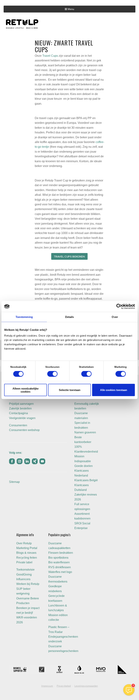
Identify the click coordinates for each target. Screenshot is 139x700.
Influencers (23, 579)
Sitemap (14, 481)
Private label (24, 562)
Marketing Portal (26, 548)
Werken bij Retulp (27, 583)
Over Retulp (24, 543)
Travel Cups (50, 55)
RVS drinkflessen (59, 567)
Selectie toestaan (69, 390)
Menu (70, 9)
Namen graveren (85, 432)
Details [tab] (69, 316)
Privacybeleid (64, 686)
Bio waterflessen (59, 562)
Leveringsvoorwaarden (86, 686)
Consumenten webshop (24, 430)
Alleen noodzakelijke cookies (25, 390)
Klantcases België (86, 480)
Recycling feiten (26, 557)
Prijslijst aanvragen (21, 403)
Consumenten (18, 425)
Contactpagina (18, 413)
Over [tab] (115, 316)
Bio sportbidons (58, 557)
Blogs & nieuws (26, 552)
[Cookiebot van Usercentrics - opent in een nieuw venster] (119, 306)
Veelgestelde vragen (22, 418)
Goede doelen (83, 465)
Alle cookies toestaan (113, 390)
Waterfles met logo (60, 571)
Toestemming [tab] (24, 316)
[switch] (52, 374)
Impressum (47, 686)
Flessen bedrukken (60, 552)
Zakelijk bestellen (20, 408)
